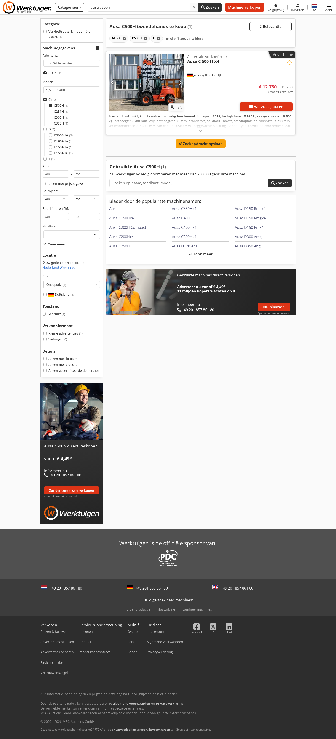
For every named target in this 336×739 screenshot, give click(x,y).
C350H (61, 123)
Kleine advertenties (65, 333)
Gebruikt (56, 314)
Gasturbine (166, 609)
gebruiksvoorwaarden (155, 729)
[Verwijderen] (194, 7)
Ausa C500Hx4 (184, 236)
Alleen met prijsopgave (65, 183)
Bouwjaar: (50, 191)
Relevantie (271, 26)
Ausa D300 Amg (248, 236)
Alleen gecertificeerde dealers (73, 370)
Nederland (59, 267)
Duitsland (64, 294)
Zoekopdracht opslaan (202, 143)
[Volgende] (180, 82)
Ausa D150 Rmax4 (250, 208)
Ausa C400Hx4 (184, 227)
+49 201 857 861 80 (66, 588)
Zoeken (212, 7)
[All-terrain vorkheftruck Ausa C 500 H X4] (146, 82)
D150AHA (63, 147)
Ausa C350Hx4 (184, 208)
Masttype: (50, 226)
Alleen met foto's (63, 358)
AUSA (54, 73)
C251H (61, 111)
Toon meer (202, 254)
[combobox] (71, 284)
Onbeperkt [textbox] (56, 284)
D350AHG (63, 135)
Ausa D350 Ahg (248, 246)
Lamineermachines (197, 609)
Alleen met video (63, 364)
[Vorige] (112, 82)
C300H (61, 117)
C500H (61, 105)
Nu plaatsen (274, 306)
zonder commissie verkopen (71, 490)
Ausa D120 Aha (185, 246)
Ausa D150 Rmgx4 (250, 218)
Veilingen (57, 339)
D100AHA (63, 141)
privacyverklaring (124, 729)
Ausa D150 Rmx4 (249, 227)
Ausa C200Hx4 (121, 236)
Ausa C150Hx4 (121, 218)
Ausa (113, 208)
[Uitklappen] (200, 131)
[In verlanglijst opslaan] (289, 63)
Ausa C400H (182, 218)
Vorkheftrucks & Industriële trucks (69, 34)
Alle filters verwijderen (187, 38)
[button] (328, 7)
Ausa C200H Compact (127, 227)
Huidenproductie (137, 609)
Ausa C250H (119, 246)
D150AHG (63, 153)
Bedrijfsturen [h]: (56, 208)
